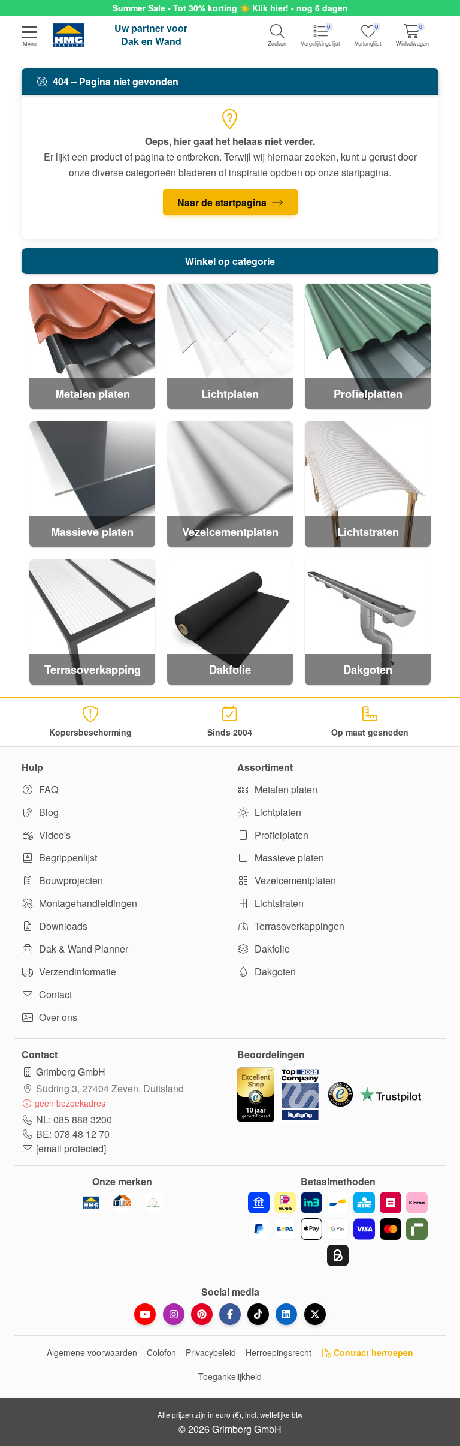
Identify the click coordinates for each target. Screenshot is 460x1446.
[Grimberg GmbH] (153, 1202)
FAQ (47, 789)
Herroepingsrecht (278, 1352)
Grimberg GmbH (70, 1072)
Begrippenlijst (67, 857)
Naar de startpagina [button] (223, 202)
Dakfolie (271, 949)
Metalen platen (284, 789)
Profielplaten (280, 835)
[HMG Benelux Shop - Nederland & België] (91, 1202)
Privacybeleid (211, 1352)
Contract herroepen (372, 1352)
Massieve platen (288, 857)
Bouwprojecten (70, 880)
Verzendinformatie (76, 971)
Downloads (62, 926)
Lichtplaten (276, 812)
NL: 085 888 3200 (74, 1119)
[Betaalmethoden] (337, 1229)
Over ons (57, 1017)
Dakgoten (274, 971)
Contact (54, 994)
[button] (29, 37)
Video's (54, 835)
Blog (48, 812)
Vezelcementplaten (294, 880)
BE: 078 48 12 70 (73, 1134)
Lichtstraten (278, 903)
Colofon (161, 1352)
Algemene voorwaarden (92, 1352)
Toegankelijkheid (230, 1376)
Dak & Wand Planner (82, 949)
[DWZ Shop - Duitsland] (122, 1202)
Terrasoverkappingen (298, 926)
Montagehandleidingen (87, 903)
